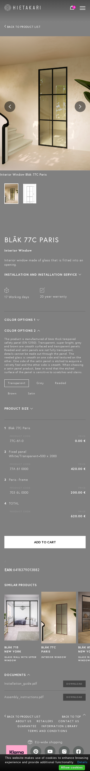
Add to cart (45, 542)
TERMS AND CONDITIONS (48, 731)
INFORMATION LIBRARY (60, 726)
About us (24, 721)
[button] (42, 275)
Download (74, 683)
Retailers (45, 721)
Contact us (68, 721)
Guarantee (26, 726)
